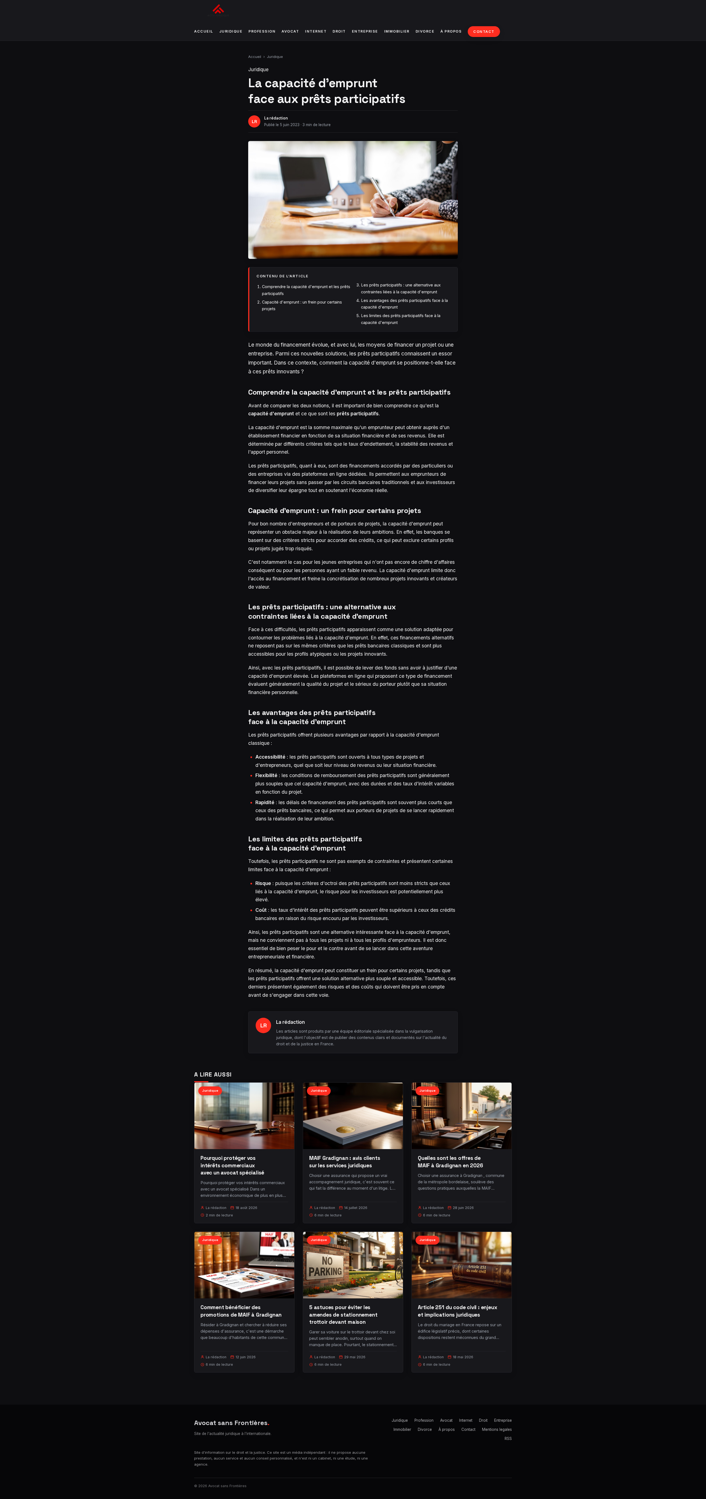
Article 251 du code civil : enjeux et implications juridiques (457, 1311)
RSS (508, 1438)
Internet (316, 31)
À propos (451, 31)
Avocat (290, 31)
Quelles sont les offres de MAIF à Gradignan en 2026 (450, 1162)
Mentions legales (497, 1429)
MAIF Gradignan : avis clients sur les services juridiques (344, 1162)
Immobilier (397, 31)
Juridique (231, 31)
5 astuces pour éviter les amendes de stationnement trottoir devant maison (343, 1314)
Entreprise (365, 31)
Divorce (425, 31)
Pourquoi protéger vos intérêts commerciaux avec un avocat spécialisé (232, 1165)
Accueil (203, 31)
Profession (262, 31)
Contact (483, 32)
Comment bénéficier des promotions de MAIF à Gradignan (241, 1311)
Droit (339, 31)
